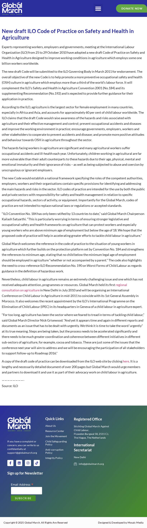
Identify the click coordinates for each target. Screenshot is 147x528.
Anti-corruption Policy (54, 451)
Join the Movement (56, 436)
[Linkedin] (19, 463)
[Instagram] (28, 463)
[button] (98, 8)
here (126, 361)
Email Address (22, 484)
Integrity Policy (54, 457)
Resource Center (54, 430)
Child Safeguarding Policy (56, 443)
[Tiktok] (37, 463)
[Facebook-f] (10, 463)
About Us (50, 425)
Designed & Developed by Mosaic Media (120, 522)
